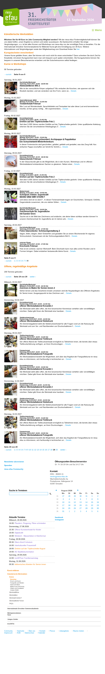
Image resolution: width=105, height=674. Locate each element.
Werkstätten (13, 595)
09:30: (20, 542)
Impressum (8, 633)
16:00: (27, 523)
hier (78, 49)
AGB (18, 633)
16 (46, 450)
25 (69, 508)
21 (86, 505)
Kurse (11, 577)
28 (69, 496)
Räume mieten (78, 631)
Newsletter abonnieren (14, 462)
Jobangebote (64, 631)
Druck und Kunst (15, 581)
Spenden (8, 465)
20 (57, 450)
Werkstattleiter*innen (16, 601)
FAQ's (11, 603)
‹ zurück (8, 74)
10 (30, 450)
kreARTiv (10, 624)
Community (8, 631)
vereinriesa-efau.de (59, 476)
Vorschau (13, 579)
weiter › (33, 277)
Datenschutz (29, 633)
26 (75, 508)
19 (75, 505)
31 (86, 496)
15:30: (25, 530)
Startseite (20, 631)
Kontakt (42, 631)
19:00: (21, 552)
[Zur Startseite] (11, 25)
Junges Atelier (14, 590)
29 (75, 496)
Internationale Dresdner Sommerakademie (23, 608)
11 (33, 450)
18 (51, 450)
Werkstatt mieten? (15, 598)
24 (63, 508)
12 (35, 450)
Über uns (32, 631)
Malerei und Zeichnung (17, 586)
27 (63, 496)
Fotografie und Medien (17, 583)
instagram (59, 520)
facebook (59, 517)
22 (92, 505)
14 (41, 450)
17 (49, 450)
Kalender (42, 633)
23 (98, 505)
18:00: (27, 549)
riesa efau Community (13, 469)
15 (43, 450)
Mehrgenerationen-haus (14, 614)
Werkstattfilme (14, 592)
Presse (52, 631)
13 (38, 450)
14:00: (23, 558)
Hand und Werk (15, 584)
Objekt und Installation (17, 588)
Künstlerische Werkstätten (17, 574)
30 (80, 496)
